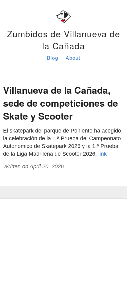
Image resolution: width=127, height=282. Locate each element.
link (102, 154)
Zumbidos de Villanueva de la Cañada (63, 39)
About (73, 57)
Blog (52, 57)
